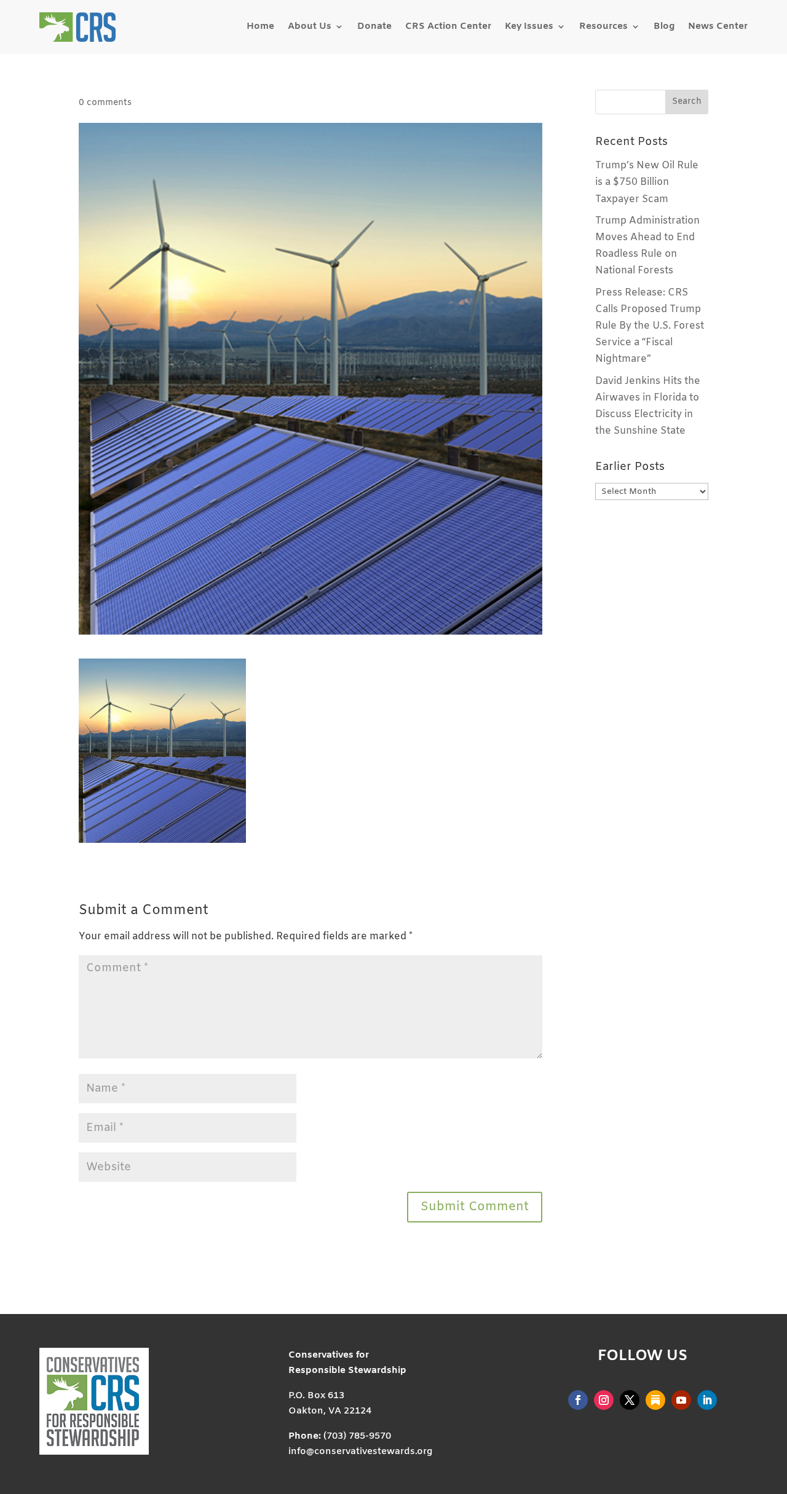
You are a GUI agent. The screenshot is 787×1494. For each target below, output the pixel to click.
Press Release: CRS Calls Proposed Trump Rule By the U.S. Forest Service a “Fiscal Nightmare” (649, 326)
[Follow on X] (629, 1400)
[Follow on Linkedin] (707, 1400)
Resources (603, 26)
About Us (309, 26)
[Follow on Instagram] (604, 1400)
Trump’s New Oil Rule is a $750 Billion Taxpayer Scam (646, 182)
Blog (664, 26)
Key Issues (529, 26)
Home (260, 26)
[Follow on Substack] (655, 1400)
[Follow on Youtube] (681, 1400)
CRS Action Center (448, 26)
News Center (718, 26)
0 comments (105, 103)
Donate (374, 26)
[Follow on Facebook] (578, 1400)
